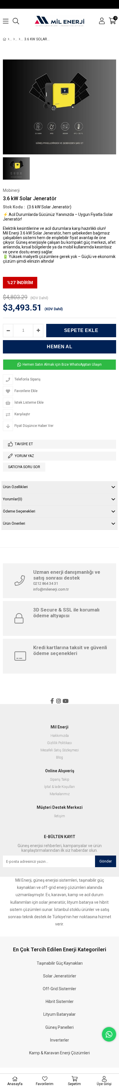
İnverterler (59, 1040)
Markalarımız (60, 794)
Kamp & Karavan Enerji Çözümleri (59, 1053)
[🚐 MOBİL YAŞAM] (14, 39)
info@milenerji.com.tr (51, 589)
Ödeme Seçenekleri (19, 511)
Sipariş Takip (59, 780)
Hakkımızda (60, 736)
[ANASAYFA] (8, 39)
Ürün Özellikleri (15, 487)
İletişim (59, 816)
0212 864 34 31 (45, 583)
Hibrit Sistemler (60, 1001)
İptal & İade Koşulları (59, 787)
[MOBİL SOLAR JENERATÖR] (19, 39)
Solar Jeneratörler (59, 976)
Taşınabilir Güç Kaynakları (60, 963)
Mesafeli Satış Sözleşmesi (59, 750)
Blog (59, 757)
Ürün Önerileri (14, 523)
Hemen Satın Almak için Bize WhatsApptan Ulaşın (62, 364)
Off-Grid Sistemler (59, 988)
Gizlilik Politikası (59, 743)
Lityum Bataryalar (59, 1014)
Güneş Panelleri (59, 1027)
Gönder (105, 861)
